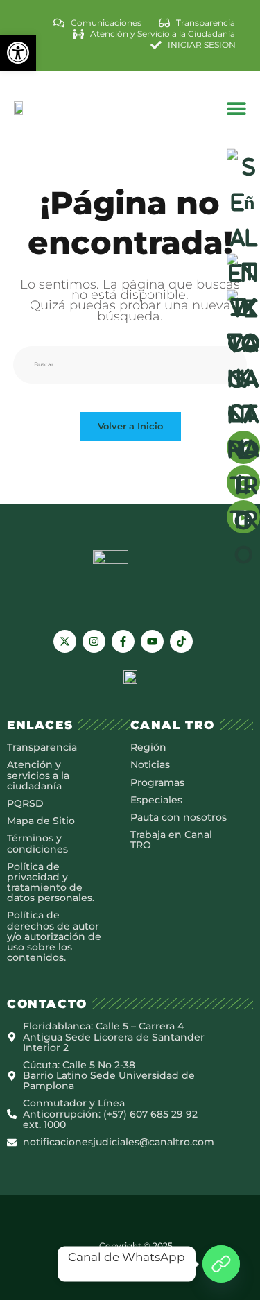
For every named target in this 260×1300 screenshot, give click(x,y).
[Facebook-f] (123, 641)
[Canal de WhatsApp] (221, 1264)
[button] (18, 53)
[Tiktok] (181, 641)
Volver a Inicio (130, 425)
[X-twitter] (64, 641)
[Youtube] (152, 641)
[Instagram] (94, 641)
